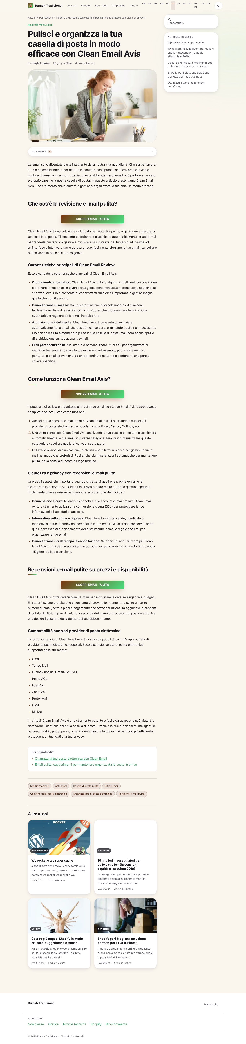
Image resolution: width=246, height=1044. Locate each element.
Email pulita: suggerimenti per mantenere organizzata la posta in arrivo (86, 764)
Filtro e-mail (111, 786)
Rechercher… (176, 23)
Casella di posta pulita (86, 786)
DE (155, 3)
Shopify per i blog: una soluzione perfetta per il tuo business (188, 74)
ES (167, 3)
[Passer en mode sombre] (218, 6)
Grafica (53, 1024)
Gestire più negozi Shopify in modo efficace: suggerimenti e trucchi (190, 64)
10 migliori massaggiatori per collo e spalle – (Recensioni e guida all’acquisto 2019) (191, 52)
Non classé (36, 1024)
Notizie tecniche (40, 25)
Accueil (71, 5)
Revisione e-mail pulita (131, 793)
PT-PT (196, 5)
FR (143, 3)
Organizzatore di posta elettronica (92, 793)
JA (178, 3)
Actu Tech (101, 5)
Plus (132, 5)
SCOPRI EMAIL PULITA (92, 219)
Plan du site (211, 1004)
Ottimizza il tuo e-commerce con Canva (186, 84)
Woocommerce (116, 1024)
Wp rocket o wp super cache (186, 42)
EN (161, 3)
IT (173, 3)
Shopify (85, 5)
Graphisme (118, 5)
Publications (46, 17)
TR (202, 3)
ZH (209, 3)
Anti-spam (61, 786)
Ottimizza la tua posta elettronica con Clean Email (71, 758)
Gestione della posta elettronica (48, 793)
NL (184, 3)
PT (190, 3)
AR (149, 3)
